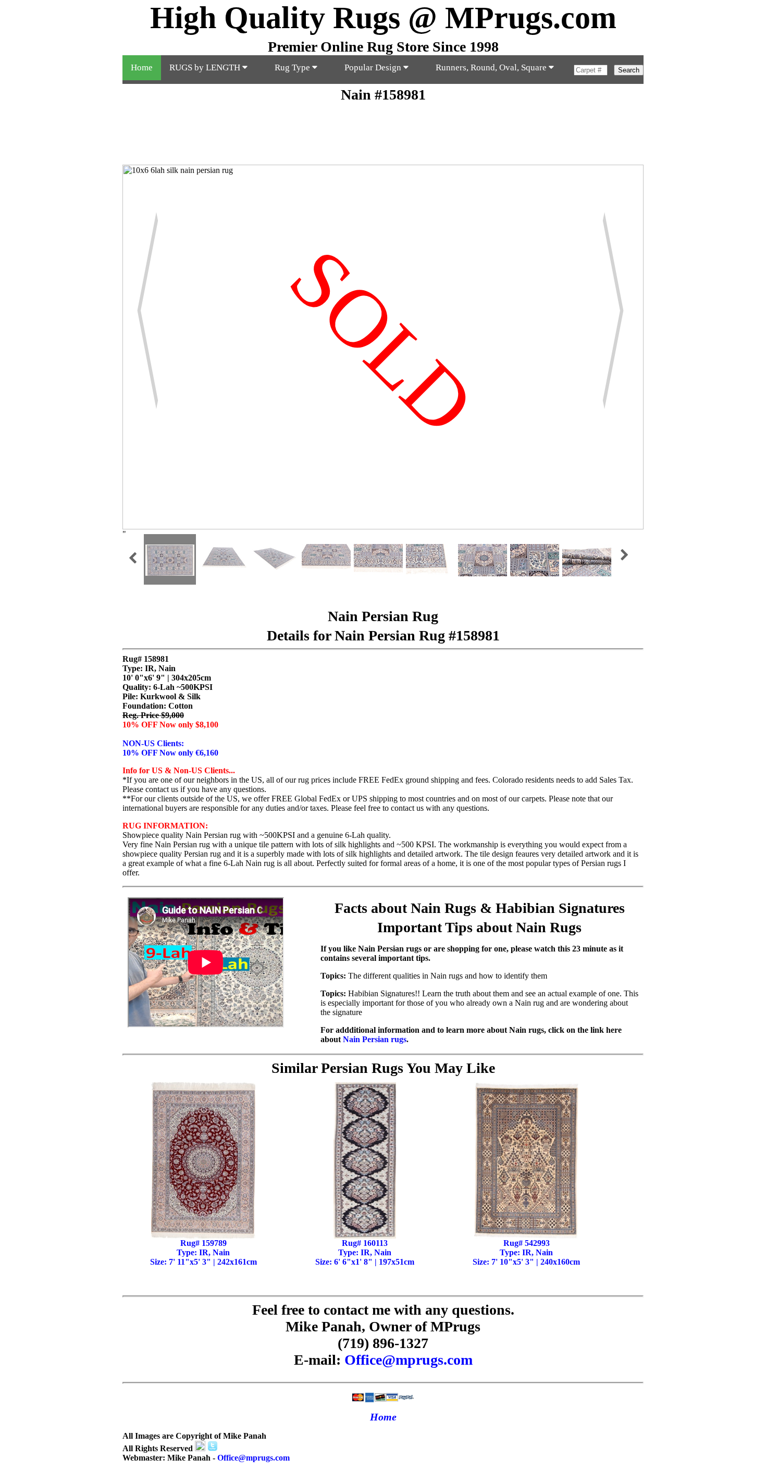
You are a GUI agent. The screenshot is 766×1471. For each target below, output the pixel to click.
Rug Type (293, 67)
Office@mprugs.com (408, 1360)
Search (628, 70)
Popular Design (373, 67)
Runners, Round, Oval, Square (492, 67)
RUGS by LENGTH (205, 67)
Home (142, 67)
